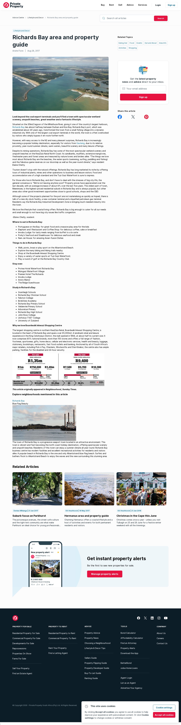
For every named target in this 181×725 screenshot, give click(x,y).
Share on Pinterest (146, 117)
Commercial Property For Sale (26, 638)
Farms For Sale (19, 658)
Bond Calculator (128, 633)
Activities (122, 48)
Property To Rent (58, 627)
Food (132, 43)
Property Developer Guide (97, 668)
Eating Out (123, 43)
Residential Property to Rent (62, 633)
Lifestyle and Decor (36, 18)
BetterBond (126, 663)
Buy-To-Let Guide (93, 673)
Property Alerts (128, 648)
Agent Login (126, 678)
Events (139, 43)
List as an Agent (128, 683)
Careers (160, 638)
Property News (92, 638)
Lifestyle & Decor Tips (95, 648)
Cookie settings (164, 707)
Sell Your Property (20, 668)
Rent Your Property (58, 648)
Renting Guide (91, 678)
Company (161, 627)
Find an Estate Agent (22, 673)
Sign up (171, 5)
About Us (161, 633)
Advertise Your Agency (131, 688)
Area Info (162, 43)
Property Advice (92, 633)
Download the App (129, 653)
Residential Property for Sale (26, 633)
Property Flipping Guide (96, 663)
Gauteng (81, 143)
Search (161, 18)
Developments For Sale (23, 643)
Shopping (133, 48)
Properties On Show (21, 653)
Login (158, 5)
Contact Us (162, 643)
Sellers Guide (91, 658)
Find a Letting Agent (58, 653)
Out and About (151, 43)
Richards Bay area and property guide (62, 18)
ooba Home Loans (129, 668)
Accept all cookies (164, 715)
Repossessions (19, 648)
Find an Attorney (128, 643)
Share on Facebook (120, 117)
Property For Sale (22, 627)
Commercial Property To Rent (62, 638)
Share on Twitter (133, 117)
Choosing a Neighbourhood (97, 643)
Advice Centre (18, 18)
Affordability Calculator (132, 638)
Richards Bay (18, 127)
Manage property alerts (104, 574)
